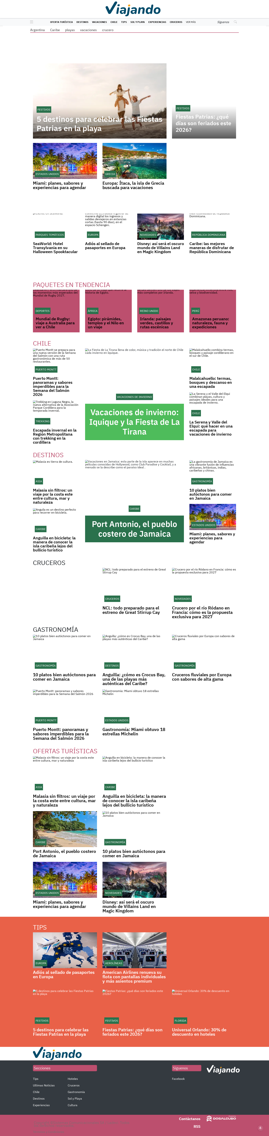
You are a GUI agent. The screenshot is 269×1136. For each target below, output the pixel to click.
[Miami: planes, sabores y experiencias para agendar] (212, 517)
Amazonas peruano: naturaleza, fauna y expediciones (210, 322)
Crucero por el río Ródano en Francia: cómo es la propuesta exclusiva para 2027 (202, 612)
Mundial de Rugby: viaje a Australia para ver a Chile (55, 322)
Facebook (178, 1079)
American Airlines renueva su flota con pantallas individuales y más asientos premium (134, 976)
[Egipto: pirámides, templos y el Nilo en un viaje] (108, 303)
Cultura (72, 1105)
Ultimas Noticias (44, 1085)
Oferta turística (61, 22)
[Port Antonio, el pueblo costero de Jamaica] (134, 488)
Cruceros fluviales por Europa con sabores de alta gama (201, 677)
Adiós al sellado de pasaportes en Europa (105, 245)
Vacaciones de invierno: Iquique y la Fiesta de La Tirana (134, 422)
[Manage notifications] (260, 1128)
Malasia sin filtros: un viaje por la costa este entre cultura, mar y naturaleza (53, 496)
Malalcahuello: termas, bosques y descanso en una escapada (210, 382)
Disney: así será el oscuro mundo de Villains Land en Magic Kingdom (160, 247)
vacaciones (88, 30)
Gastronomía (76, 1092)
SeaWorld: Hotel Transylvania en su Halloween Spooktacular (55, 247)
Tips (124, 22)
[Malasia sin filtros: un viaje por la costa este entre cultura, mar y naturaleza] (56, 473)
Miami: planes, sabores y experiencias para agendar (59, 185)
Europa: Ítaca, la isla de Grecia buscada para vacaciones (133, 185)
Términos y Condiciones (48, 1132)
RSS (197, 1126)
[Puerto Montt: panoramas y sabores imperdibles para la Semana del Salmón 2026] (56, 361)
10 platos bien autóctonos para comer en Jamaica (210, 494)
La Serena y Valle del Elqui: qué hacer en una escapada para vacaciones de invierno (211, 428)
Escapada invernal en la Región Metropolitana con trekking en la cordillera (54, 436)
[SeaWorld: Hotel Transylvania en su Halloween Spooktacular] (56, 227)
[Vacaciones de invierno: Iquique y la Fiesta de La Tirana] (134, 376)
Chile (114, 22)
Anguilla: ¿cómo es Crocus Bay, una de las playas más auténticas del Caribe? (133, 679)
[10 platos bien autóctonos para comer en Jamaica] (212, 473)
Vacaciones (99, 22)
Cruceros (176, 22)
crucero (107, 30)
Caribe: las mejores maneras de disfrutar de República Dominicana (211, 247)
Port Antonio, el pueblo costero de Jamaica (134, 529)
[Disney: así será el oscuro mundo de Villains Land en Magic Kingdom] (160, 227)
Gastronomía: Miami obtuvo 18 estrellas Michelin (133, 731)
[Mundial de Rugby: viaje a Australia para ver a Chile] (56, 303)
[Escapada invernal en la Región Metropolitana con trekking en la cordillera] (56, 413)
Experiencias (157, 22)
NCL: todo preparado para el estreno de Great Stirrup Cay (131, 610)
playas (70, 30)
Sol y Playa (137, 22)
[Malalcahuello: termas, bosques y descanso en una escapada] (212, 361)
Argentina (37, 30)
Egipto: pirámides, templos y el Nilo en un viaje (106, 322)
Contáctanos (189, 1118)
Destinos (82, 22)
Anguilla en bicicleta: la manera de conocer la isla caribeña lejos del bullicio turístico (54, 544)
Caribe (55, 30)
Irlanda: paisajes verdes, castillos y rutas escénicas (156, 322)
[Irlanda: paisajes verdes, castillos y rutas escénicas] (160, 303)
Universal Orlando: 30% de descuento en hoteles (199, 1032)
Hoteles (73, 1079)
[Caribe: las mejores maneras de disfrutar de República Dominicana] (212, 227)
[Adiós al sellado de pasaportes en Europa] (108, 227)
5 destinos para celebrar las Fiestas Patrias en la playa (99, 124)
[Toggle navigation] (30, 22)
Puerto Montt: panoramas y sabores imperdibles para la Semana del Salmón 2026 (52, 386)
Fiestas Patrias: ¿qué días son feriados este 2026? (203, 123)
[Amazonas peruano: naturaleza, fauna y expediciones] (212, 303)
